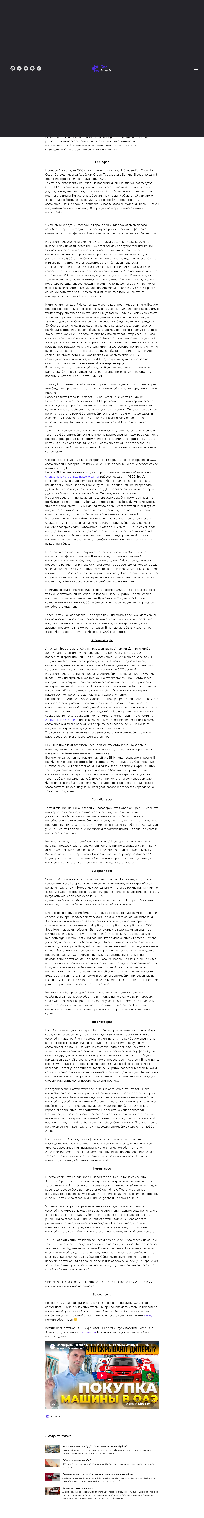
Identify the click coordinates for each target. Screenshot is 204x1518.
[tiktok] (39, 69)
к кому (148, 1315)
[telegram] (19, 69)
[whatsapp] (12, 69)
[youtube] (26, 69)
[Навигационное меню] (196, 68)
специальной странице (61, 720)
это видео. (89, 1332)
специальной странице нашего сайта (72, 476)
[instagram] (32, 69)
